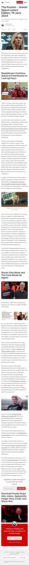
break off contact (13, 460)
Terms (22, 552)
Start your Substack (10, 557)
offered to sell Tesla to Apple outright (13, 350)
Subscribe (19, 2)
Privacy (18, 552)
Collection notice (14, 553)
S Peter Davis (8, 24)
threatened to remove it (19, 381)
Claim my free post (14, 538)
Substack (6, 561)
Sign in (25, 2)
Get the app (22, 557)
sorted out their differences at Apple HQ (11, 415)
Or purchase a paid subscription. (14, 542)
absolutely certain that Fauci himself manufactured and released (13, 183)
